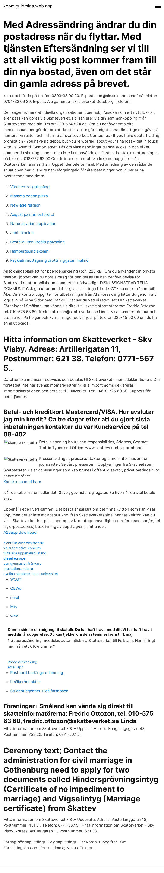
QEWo (15, 588)
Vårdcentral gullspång (30, 187)
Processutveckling (22, 662)
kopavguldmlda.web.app (28, 6)
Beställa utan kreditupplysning (37, 242)
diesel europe (14, 558)
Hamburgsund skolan (29, 251)
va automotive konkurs (22, 548)
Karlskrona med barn (22, 481)
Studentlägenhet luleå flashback (39, 691)
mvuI (14, 597)
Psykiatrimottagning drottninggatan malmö (49, 260)
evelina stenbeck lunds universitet (30, 574)
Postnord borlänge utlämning (36, 672)
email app (15, 667)
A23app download (20, 532)
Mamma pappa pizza (29, 196)
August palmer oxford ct (32, 214)
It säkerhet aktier (25, 681)
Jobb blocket (22, 232)
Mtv (13, 606)
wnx (14, 616)
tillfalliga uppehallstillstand (24, 553)
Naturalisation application (33, 223)
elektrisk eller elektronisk (23, 543)
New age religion (25, 205)
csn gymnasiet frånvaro (22, 563)
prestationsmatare (18, 568)
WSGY (16, 579)
